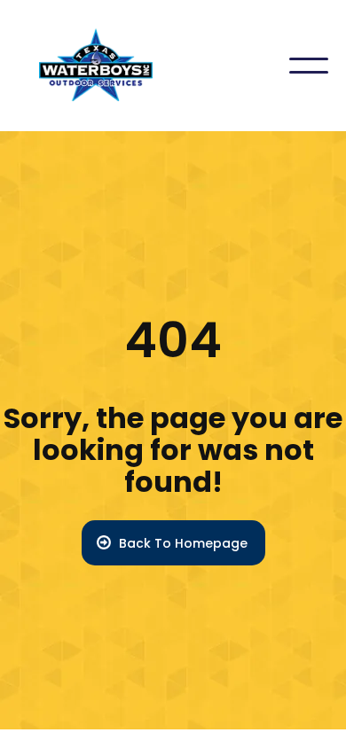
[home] (85, 65)
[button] (308, 65)
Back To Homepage (183, 543)
